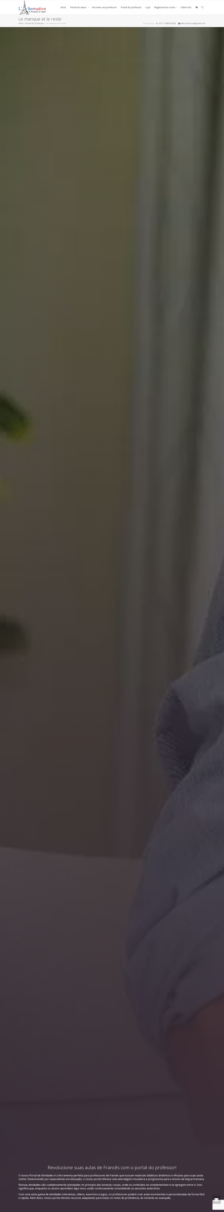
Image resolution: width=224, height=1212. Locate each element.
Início (63, 7)
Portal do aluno (78, 7)
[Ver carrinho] (196, 7)
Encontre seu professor (104, 7)
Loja (147, 7)
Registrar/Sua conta (165, 7)
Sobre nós (186, 7)
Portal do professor (131, 7)
